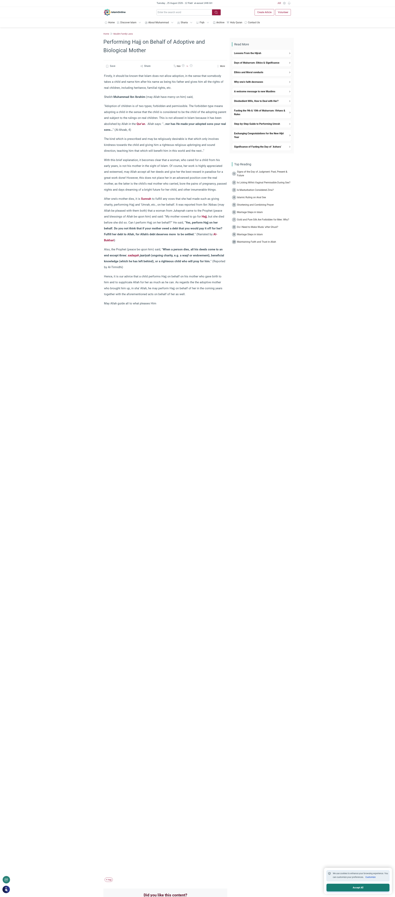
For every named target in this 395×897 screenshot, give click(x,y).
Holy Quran (236, 22)
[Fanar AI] (6, 889)
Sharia (184, 22)
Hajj (204, 216)
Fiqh (202, 22)
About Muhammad (158, 22)
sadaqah (133, 255)
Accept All (358, 887)
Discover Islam (128, 22)
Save (112, 66)
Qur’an (141, 124)
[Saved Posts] (289, 3)
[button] (183, 66)
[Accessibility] (284, 3)
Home (111, 22)
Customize (370, 877)
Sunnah (146, 199)
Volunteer (283, 12)
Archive (220, 22)
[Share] (6, 880)
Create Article (264, 12)
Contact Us (254, 22)
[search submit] (216, 12)
